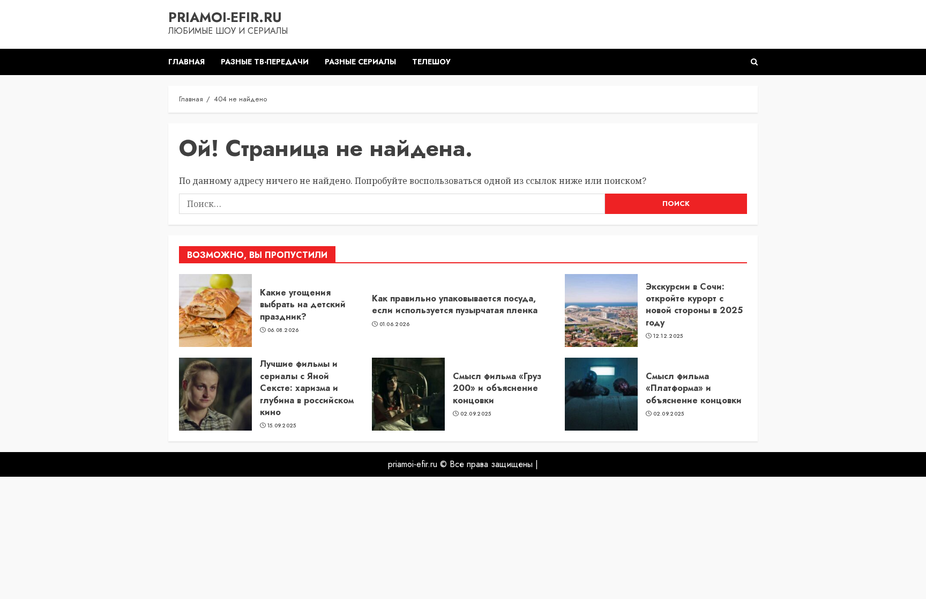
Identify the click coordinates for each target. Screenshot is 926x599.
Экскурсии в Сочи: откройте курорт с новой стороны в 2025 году (694, 304)
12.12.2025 (668, 336)
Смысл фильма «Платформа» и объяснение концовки (694, 388)
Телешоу (431, 61)
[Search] (754, 61)
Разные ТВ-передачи (265, 61)
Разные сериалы (360, 61)
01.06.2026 (394, 324)
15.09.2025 (281, 426)
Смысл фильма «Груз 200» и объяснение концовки (497, 388)
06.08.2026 (283, 330)
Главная (186, 61)
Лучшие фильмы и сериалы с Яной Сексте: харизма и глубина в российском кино (307, 388)
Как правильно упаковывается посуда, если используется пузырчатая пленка (454, 304)
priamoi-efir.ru (225, 17)
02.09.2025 (475, 414)
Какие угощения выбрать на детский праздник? (303, 304)
